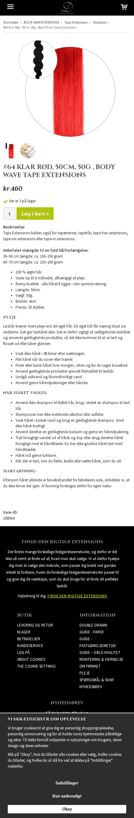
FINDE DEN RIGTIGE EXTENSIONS (77, 596)
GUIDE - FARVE (91, 632)
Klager (24, 632)
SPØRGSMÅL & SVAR (96, 679)
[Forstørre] (67, 88)
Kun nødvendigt (67, 796)
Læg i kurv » (35, 213)
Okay (67, 809)
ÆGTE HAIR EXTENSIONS (41, 22)
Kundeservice (30, 645)
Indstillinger (67, 783)
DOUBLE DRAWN (93, 625)
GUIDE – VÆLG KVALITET (99, 652)
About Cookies (31, 659)
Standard (100, 22)
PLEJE (84, 673)
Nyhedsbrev (90, 686)
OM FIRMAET (90, 666)
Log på (23, 652)
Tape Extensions (76, 22)
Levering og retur (35, 625)
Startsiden (10, 22)
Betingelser (28, 638)
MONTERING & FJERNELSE (101, 659)
